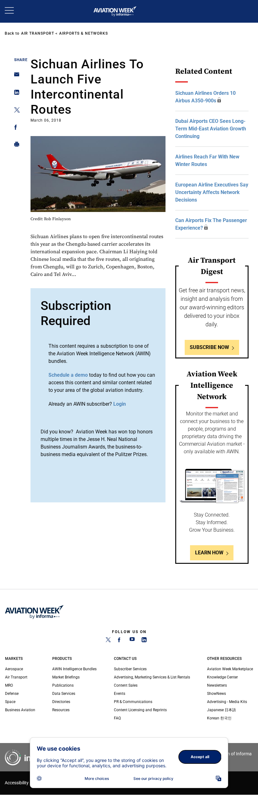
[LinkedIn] (144, 641)
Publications (63, 685)
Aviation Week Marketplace (230, 669)
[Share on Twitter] (15, 111)
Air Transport (37, 33)
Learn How (209, 553)
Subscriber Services (130, 669)
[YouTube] (132, 641)
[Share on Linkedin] (15, 94)
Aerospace (14, 669)
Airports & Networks (83, 33)
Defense (12, 693)
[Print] (15, 146)
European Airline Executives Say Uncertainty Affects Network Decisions (211, 192)
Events (119, 693)
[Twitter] (108, 641)
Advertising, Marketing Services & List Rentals (152, 677)
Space (10, 702)
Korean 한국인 (219, 718)
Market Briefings (66, 677)
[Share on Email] (15, 76)
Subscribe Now (209, 347)
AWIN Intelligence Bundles (74, 669)
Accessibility (17, 783)
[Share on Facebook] (15, 128)
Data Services (63, 693)
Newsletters (217, 685)
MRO (9, 685)
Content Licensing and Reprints (140, 710)
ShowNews (216, 693)
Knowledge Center (222, 677)
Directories (61, 702)
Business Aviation (20, 710)
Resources (61, 710)
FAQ (117, 718)
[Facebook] (120, 641)
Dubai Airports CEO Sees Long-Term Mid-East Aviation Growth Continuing (210, 128)
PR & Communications (133, 702)
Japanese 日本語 (221, 710)
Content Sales (125, 685)
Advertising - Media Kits (227, 702)
